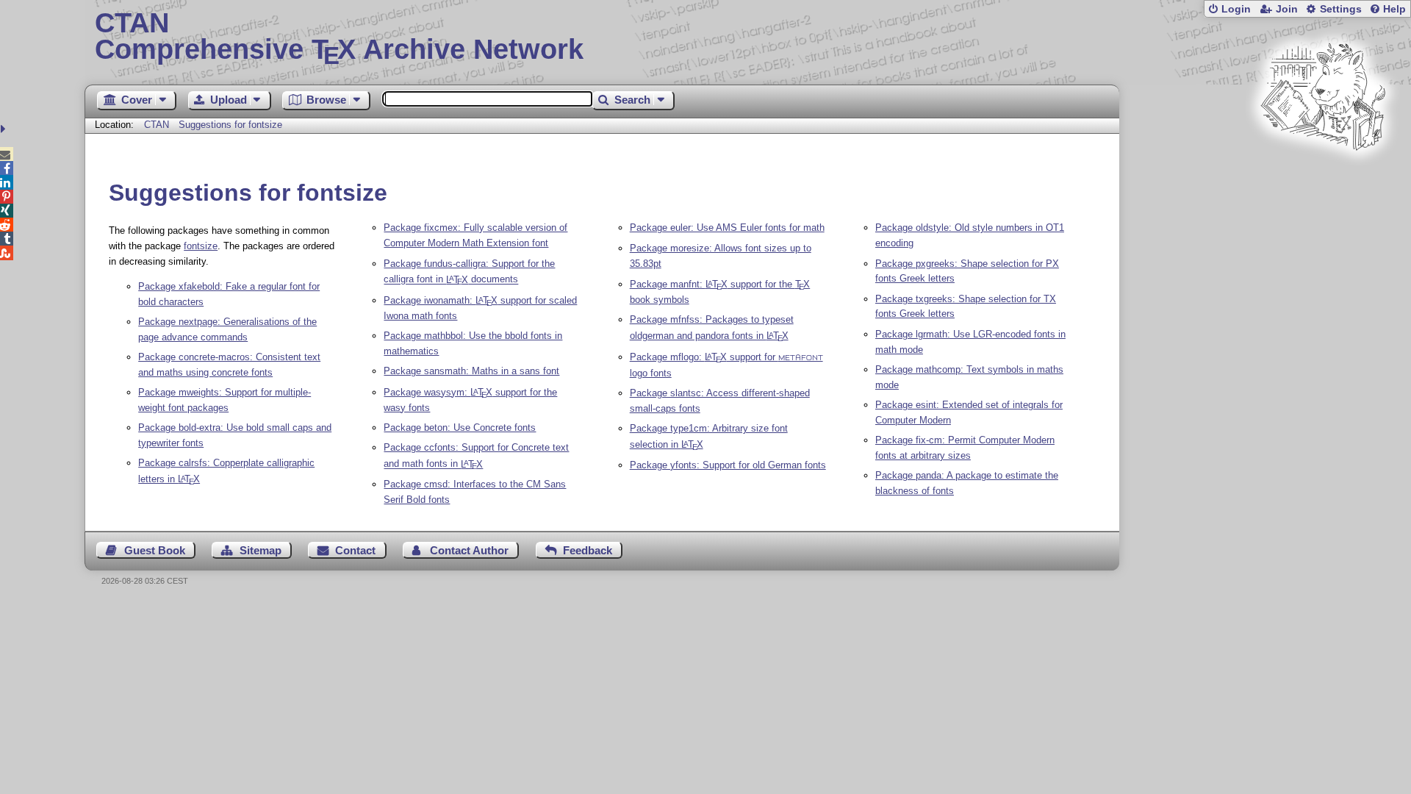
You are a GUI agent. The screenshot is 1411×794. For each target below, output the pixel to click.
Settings (1341, 9)
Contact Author (469, 550)
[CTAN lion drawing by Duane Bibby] (1323, 178)
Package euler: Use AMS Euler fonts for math (727, 227)
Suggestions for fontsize (230, 124)
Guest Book (154, 550)
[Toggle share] (5, 129)
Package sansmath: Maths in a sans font (471, 370)
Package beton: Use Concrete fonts (460, 427)
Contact (355, 550)
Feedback (587, 550)
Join (1287, 9)
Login (1236, 9)
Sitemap (260, 550)
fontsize (201, 245)
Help (1394, 9)
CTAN (156, 124)
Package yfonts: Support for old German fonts (728, 465)
